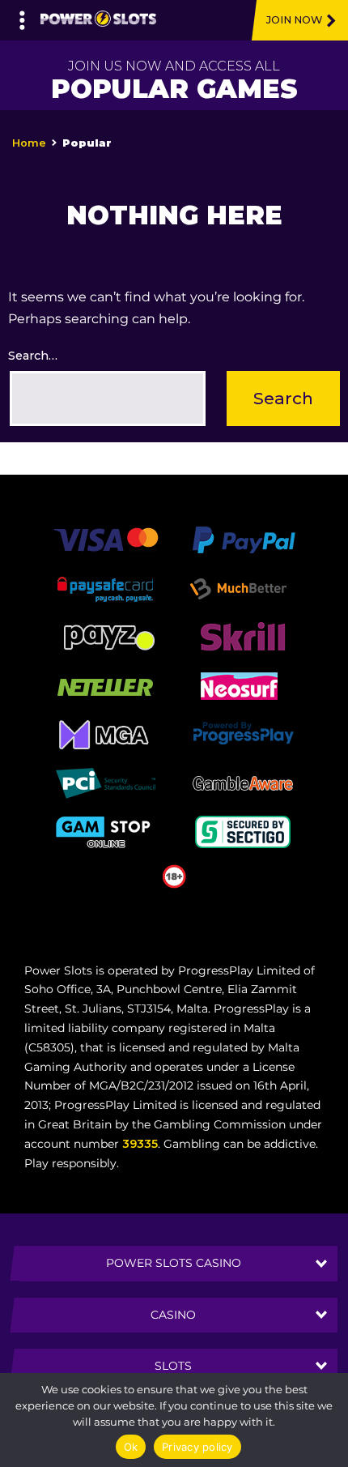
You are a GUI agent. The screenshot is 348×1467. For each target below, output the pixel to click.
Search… (32, 355)
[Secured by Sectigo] (242, 830)
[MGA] (105, 733)
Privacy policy (197, 1446)
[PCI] (105, 781)
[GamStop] (105, 830)
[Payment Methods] (106, 538)
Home (29, 143)
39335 (140, 1143)
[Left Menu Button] (22, 16)
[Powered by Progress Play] (242, 733)
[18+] (174, 875)
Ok (131, 1446)
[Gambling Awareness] (242, 781)
